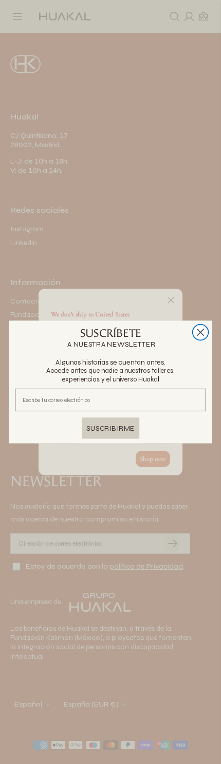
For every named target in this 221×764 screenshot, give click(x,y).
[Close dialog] (201, 332)
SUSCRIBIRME (110, 428)
